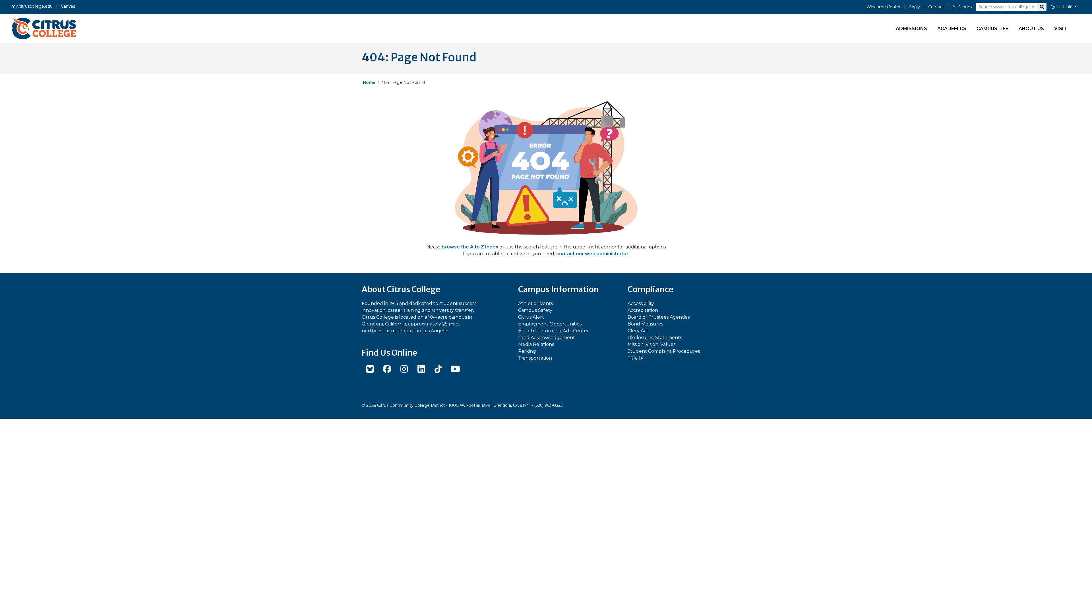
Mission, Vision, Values (651, 344)
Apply (914, 6)
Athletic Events (535, 303)
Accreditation (643, 310)
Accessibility (641, 303)
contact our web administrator (592, 253)
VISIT (1060, 28)
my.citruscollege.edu (32, 6)
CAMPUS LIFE (992, 28)
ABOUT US (1031, 28)
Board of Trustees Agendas (659, 317)
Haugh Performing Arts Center (553, 330)
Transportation (535, 358)
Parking (527, 351)
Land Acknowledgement (546, 337)
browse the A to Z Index (470, 247)
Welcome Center (883, 6)
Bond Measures (645, 324)
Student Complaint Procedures (664, 351)
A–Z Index (962, 6)
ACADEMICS (951, 28)
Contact (936, 6)
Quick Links (1061, 6)
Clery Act (638, 330)
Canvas (68, 6)
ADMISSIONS (911, 28)
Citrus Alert (531, 317)
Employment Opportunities (550, 324)
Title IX (636, 358)
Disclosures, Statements (655, 337)
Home (369, 82)
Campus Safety (535, 310)
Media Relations (536, 344)
